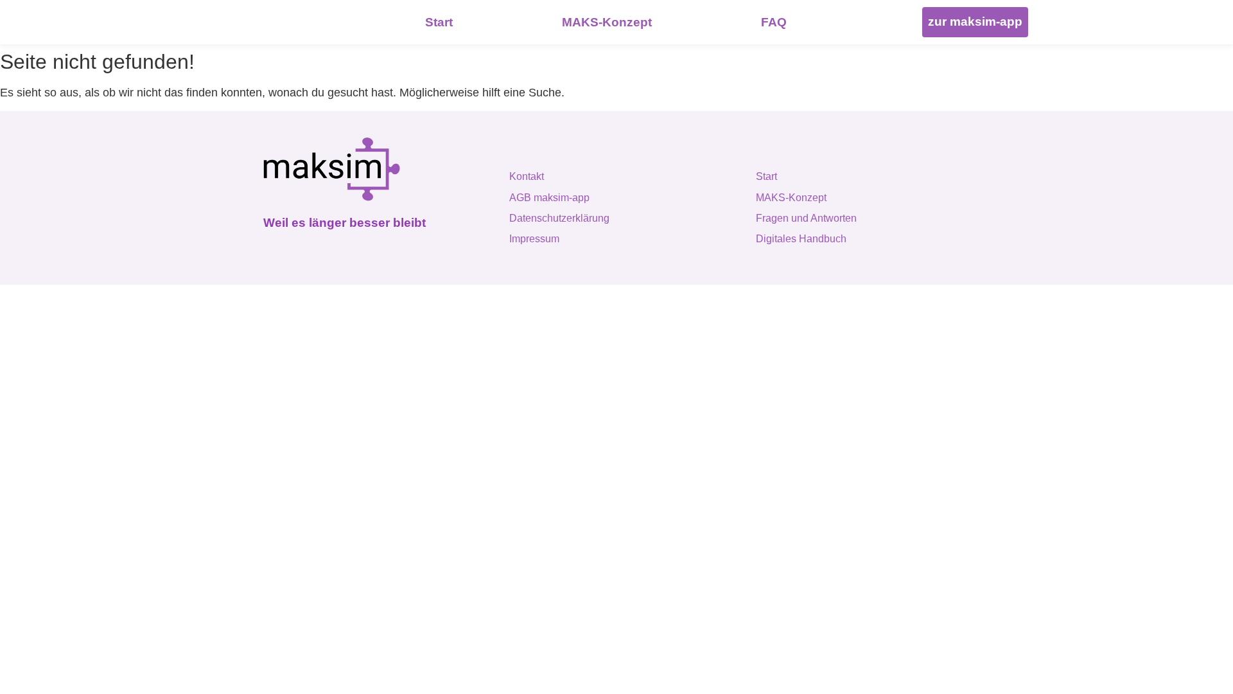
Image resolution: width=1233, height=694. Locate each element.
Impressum (534, 238)
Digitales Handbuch (801, 238)
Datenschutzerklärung (559, 218)
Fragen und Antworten (806, 218)
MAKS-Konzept (791, 197)
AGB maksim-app (549, 197)
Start (766, 176)
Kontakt (526, 176)
